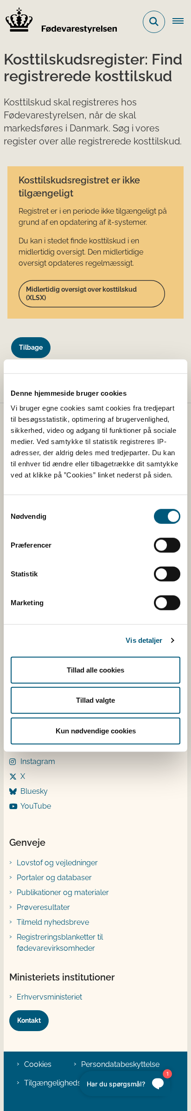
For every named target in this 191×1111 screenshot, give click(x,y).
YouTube (35, 806)
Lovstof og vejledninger (57, 862)
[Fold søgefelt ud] (154, 22)
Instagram (37, 761)
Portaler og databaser (54, 877)
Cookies (37, 1064)
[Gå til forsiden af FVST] (58, 21)
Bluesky (34, 791)
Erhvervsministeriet (49, 997)
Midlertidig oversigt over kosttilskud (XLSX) (81, 293)
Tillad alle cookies (95, 669)
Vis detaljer (144, 640)
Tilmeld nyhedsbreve (53, 922)
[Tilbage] (34, 338)
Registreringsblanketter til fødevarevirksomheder (60, 943)
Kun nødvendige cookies (96, 730)
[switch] (167, 544)
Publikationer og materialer (63, 892)
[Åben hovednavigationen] (181, 22)
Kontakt (29, 1020)
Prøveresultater (43, 907)
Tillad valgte (95, 700)
